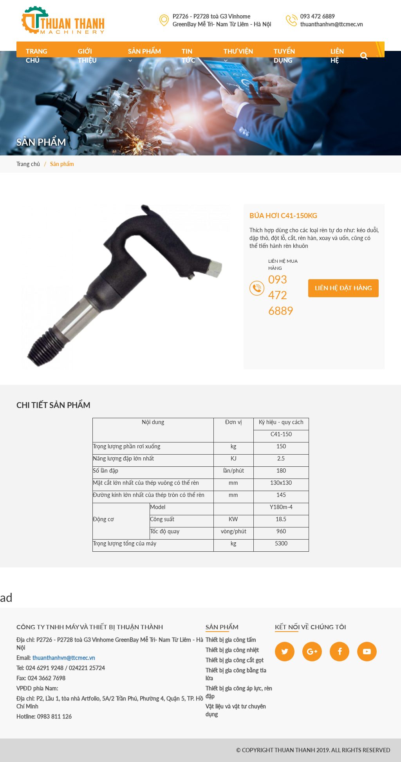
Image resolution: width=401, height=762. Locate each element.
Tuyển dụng (284, 55)
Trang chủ (36, 55)
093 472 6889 (47, 750)
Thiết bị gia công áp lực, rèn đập (239, 692)
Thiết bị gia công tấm (231, 639)
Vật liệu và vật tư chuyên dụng (236, 710)
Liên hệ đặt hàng (343, 287)
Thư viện (238, 51)
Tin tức (188, 55)
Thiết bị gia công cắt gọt (235, 660)
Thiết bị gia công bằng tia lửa (236, 674)
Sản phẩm (144, 51)
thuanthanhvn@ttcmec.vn (64, 657)
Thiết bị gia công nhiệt (232, 649)
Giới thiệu (87, 55)
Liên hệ (337, 55)
